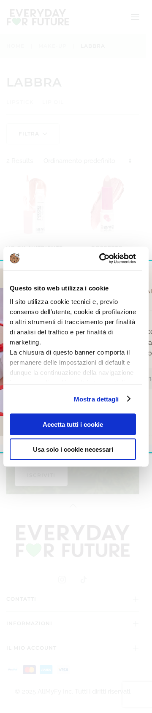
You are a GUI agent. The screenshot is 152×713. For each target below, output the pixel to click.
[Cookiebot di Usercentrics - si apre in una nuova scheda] (102, 258)
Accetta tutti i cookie (73, 424)
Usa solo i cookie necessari (73, 449)
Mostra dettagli (96, 398)
